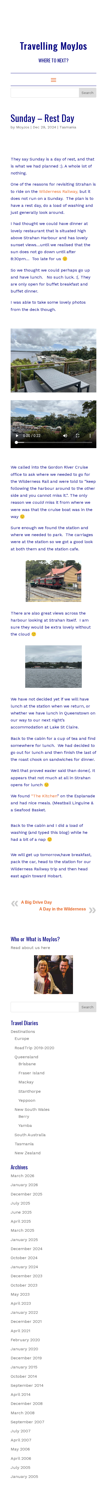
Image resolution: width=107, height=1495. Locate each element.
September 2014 (27, 1385)
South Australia (30, 1134)
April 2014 (21, 1394)
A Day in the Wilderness (62, 909)
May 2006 (20, 1449)
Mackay (26, 1082)
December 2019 (26, 1357)
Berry (23, 1116)
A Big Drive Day (36, 902)
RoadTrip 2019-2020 (34, 1047)
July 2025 (20, 1203)
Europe (22, 1038)
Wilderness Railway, (58, 191)
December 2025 (26, 1194)
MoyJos (22, 127)
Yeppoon (26, 1100)
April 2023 (21, 1303)
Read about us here (30, 947)
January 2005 (24, 1476)
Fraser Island (31, 1072)
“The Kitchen (44, 795)
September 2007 (27, 1421)
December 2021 (26, 1321)
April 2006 (21, 1458)
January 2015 (24, 1367)
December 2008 (27, 1403)
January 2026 (24, 1184)
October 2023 (24, 1285)
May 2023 (20, 1294)
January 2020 (24, 1348)
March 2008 (23, 1412)
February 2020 (25, 1339)
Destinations (23, 1031)
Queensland (26, 1056)
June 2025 (21, 1212)
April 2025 (21, 1221)
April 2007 (21, 1440)
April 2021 (20, 1330)
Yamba (25, 1125)
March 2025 (22, 1230)
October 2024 (24, 1257)
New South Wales (32, 1109)
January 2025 (24, 1239)
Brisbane (27, 1063)
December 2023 (26, 1275)
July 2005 (20, 1467)
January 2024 (24, 1266)
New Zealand (28, 1152)
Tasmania (67, 127)
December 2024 (27, 1248)
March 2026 (22, 1175)
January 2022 (24, 1312)
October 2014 (24, 1376)
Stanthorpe (29, 1091)
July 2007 (21, 1430)
